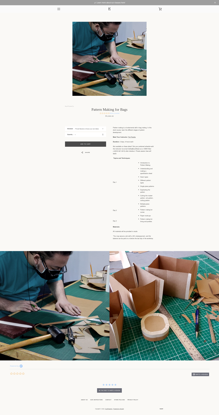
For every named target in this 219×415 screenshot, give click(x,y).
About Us (84, 400)
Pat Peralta (132, 137)
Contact (108, 400)
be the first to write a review (109, 390)
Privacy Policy (133, 400)
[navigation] (59, 9)
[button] (200, 374)
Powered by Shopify (118, 409)
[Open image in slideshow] (109, 59)
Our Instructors (96, 400)
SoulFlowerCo (108, 409)
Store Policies (119, 400)
